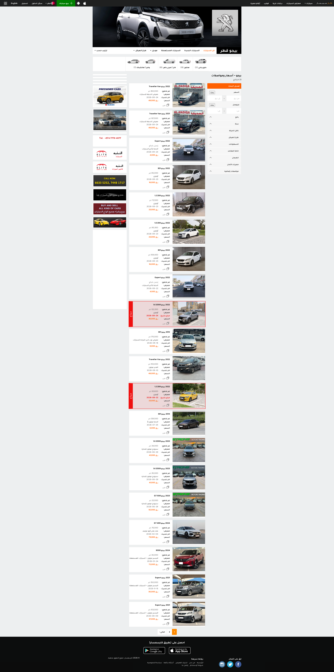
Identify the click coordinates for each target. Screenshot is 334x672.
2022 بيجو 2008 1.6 (161, 304)
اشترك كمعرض (181, 662)
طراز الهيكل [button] (140, 50)
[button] (50, 3)
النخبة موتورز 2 (152, 422)
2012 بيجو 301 (164, 332)
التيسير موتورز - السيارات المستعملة (144, 558)
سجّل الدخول (37, 3)
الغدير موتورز (153, 367)
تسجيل (25, 3)
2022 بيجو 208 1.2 (162, 195)
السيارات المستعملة (170, 50)
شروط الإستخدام (196, 665)
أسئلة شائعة (169, 662)
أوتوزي (155, 176)
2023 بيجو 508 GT (162, 495)
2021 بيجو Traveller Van (159, 113)
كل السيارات (209, 50)
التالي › (162, 632)
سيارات (309, 3)
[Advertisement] (109, 269)
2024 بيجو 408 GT (162, 523)
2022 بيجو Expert (162, 141)
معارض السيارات (293, 3)
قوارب (266, 3)
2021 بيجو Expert (162, 577)
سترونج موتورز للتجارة (150, 449)
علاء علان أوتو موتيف (150, 531)
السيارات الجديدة (191, 50)
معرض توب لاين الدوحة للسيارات (145, 340)
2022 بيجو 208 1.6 (162, 223)
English (14, 3)
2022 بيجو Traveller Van (159, 86)
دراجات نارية (277, 3)
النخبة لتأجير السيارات (150, 149)
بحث (212, 92)
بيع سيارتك (64, 3)
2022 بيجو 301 (164, 168)
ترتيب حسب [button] (101, 50)
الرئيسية (200, 662)
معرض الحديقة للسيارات (148, 94)
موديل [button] (154, 50)
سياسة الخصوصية (154, 662)
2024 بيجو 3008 (163, 550)
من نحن (192, 662)
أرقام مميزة (255, 3)
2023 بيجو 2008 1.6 (161, 441)
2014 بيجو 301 (164, 414)
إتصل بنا (185, 665)
